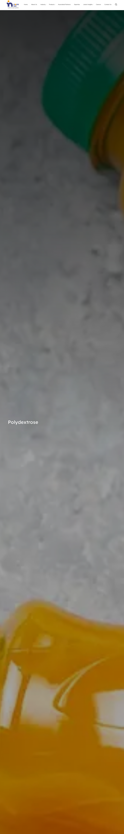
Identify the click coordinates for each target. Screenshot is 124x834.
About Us (34, 4)
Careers (98, 4)
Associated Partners (64, 4)
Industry (43, 4)
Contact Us (107, 4)
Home (26, 4)
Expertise (77, 4)
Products (52, 4)
